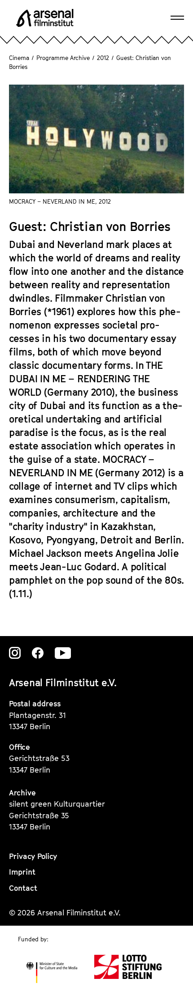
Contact (23, 888)
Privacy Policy (33, 856)
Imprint (22, 871)
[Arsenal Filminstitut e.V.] (45, 18)
